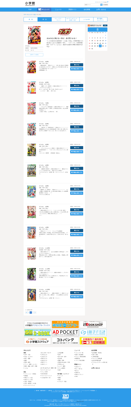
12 (97, 40)
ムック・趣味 (61, 366)
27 (100, 46)
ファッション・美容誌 (30, 373)
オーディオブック (46, 370)
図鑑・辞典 (61, 360)
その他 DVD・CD (45, 377)
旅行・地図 (27, 358)
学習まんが (61, 364)
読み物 (60, 358)
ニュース (77, 350)
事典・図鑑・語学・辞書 (30, 366)
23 (89, 46)
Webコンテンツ (79, 374)
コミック (60, 375)
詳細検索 (106, 4)
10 (92, 40)
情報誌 (26, 375)
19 (97, 43)
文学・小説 (27, 354)
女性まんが (44, 360)
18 (95, 43)
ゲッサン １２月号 (44, 248)
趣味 (25, 360)
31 (92, 48)
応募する (77, 372)
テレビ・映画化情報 (80, 356)
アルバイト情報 (96, 358)
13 (100, 40)
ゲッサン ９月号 (43, 61)
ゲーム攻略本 (61, 368)
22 (105, 43)
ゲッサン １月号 (43, 227)
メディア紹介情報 (79, 360)
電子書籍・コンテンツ (63, 373)
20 (100, 43)
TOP (25, 14)
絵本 (59, 354)
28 (103, 46)
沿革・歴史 (95, 354)
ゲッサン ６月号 (43, 123)
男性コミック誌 (28, 377)
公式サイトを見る (34, 54)
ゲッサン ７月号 (43, 103)
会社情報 (94, 350)
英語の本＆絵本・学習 (64, 362)
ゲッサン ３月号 (43, 186)
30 (89, 48)
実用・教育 (27, 362)
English (105, 2)
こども (26, 368)
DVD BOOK (44, 373)
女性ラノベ (44, 364)
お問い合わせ (95, 368)
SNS (76, 376)
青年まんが (44, 358)
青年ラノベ (44, 362)
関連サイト (78, 364)
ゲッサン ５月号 (43, 144)
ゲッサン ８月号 (43, 82)
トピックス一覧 (79, 352)
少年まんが (44, 354)
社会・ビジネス (28, 356)
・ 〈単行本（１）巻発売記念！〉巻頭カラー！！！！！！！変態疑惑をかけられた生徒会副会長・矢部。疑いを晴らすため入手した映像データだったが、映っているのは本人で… (53, 129)
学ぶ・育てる (78, 368)
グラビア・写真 (62, 381)
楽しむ (77, 370)
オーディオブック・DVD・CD (48, 368)
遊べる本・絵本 (62, 356)
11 (95, 40)
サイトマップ (99, 2)
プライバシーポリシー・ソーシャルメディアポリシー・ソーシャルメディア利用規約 (75, 390)
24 (92, 46)
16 (89, 43)
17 (92, 43)
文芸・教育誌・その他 (30, 383)
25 (95, 46)
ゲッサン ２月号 (43, 206)
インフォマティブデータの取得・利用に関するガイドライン (65, 391)
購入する (76, 64)
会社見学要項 (95, 360)
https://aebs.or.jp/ (80, 401)
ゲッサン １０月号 (44, 289)
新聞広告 (77, 358)
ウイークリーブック (29, 385)
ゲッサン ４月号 (43, 165)
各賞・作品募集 (79, 354)
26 (97, 46)
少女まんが (44, 356)
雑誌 (35, 14)
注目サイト (78, 366)
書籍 (25, 352)
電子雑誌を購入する (76, 68)
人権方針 (50, 390)
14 (103, 40)
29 (105, 46)
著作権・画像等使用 (40, 390)
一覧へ (105, 25)
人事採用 (94, 356)
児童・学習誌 (27, 381)
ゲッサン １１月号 (44, 268)
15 (105, 40)
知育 (59, 370)
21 (103, 43)
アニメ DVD (44, 372)
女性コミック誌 (28, 379)
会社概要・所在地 (96, 352)
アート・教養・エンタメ (30, 364)
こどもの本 (60, 352)
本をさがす (29, 14)
